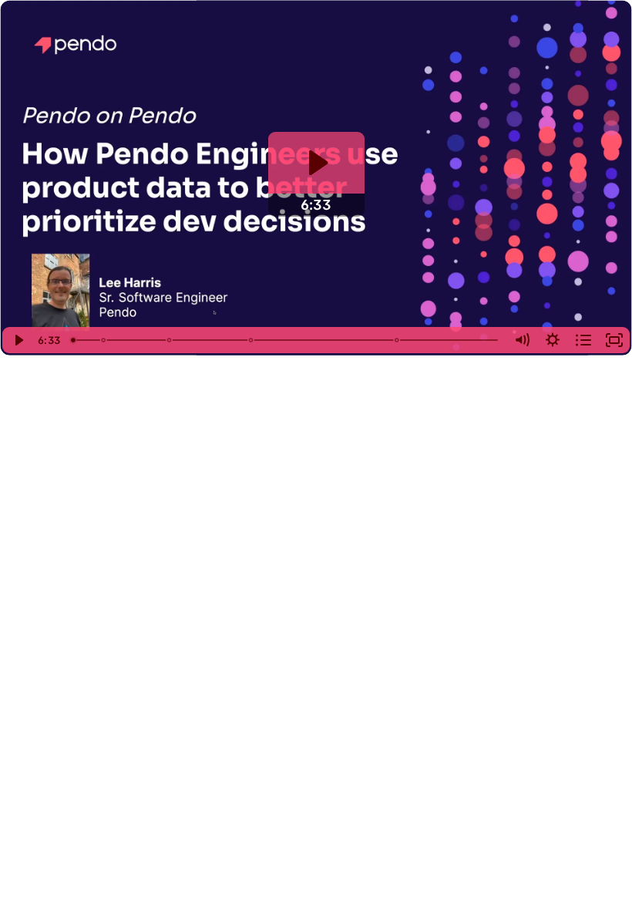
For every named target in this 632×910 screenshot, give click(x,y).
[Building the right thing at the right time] (169, 340)
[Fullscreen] (614, 340)
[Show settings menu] (552, 340)
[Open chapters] (583, 340)
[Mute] (521, 340)
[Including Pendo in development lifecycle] (251, 340)
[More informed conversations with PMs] (103, 340)
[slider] (286, 340)
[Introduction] (73, 340)
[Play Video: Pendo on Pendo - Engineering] (316, 163)
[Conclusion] (398, 340)
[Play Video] (17, 340)
